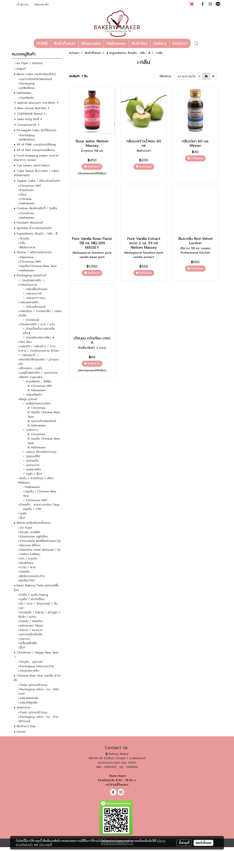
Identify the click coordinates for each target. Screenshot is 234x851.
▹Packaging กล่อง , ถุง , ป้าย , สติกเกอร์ (39, 719)
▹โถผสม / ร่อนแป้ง (30, 621)
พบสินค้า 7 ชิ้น (78, 76)
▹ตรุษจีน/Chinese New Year (37, 266)
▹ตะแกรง (24, 639)
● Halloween (22, 93)
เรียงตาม (167, 76)
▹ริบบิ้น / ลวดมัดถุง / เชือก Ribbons (36, 480)
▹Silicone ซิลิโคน (29, 545)
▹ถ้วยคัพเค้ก (26, 98)
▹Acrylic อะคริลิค (29, 532)
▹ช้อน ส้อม (25, 342)
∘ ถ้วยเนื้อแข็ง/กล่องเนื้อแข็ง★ (39, 331)
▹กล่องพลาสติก (28, 302)
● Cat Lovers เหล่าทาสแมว (31, 165)
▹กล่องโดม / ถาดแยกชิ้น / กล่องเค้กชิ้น (40, 313)
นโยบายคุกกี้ (45, 844)
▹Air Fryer (25, 528)
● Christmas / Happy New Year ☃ (36, 654)
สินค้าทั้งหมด (65, 43)
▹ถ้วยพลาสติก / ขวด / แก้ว (36, 324)
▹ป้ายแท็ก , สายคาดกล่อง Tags (39, 504)
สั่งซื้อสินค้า (93, 167)
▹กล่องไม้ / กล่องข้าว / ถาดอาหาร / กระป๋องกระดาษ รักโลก (38, 348)
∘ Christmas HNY (35, 500)
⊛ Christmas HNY (39, 386)
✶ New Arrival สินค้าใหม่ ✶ (32, 108)
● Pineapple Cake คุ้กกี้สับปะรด (35, 130)
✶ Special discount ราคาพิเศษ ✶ (36, 103)
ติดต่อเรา (180, 43)
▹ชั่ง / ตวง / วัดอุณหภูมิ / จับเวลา (37, 605)
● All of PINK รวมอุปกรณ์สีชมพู (35, 144)
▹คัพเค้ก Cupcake (30, 377)
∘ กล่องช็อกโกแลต (35, 289)
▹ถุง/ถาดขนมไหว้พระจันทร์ (35, 79)
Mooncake (91, 43)
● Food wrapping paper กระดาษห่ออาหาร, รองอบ (36, 157)
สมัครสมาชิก (41, 4)
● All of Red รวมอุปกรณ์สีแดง (34, 150)
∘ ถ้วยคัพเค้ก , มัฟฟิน (37, 381)
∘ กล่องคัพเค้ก (32, 395)
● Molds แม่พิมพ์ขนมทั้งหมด (32, 523)
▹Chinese (24, 199)
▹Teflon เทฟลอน (29, 554)
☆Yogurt (20, 69)
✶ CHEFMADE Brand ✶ (30, 114)
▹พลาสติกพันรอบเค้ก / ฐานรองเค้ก (38, 361)
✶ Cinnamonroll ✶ (27, 125)
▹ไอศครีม (24, 572)
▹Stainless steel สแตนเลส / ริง (39, 550)
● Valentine (22, 707)
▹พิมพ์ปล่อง (25, 563)
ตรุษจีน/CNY (26, 580)
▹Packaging (26, 83)
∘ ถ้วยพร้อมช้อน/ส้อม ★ (39, 337)
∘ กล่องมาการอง (34, 298)
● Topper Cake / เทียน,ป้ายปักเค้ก (37, 181)
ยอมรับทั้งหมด (203, 842)
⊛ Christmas (36, 408)
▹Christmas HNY (29, 186)
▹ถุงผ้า (22, 513)
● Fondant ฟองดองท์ (28, 222)
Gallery (160, 43)
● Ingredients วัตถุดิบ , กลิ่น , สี (35, 233)
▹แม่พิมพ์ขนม (26, 88)
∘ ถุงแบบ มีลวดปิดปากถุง (39, 452)
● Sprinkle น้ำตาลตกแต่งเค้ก (33, 228)
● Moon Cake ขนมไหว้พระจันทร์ (35, 74)
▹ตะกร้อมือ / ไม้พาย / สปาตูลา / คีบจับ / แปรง (39, 614)
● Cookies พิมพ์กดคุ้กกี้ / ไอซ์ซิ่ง (35, 208)
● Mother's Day (24, 726)
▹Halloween (26, 203)
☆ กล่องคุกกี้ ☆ (28, 355)
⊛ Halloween (36, 390)
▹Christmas (26, 213)
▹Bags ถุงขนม (27, 399)
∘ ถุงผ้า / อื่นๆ (32, 474)
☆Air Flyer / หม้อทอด (28, 63)
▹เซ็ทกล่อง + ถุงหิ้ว (30, 368)
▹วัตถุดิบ (23, 238)
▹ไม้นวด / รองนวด (30, 630)
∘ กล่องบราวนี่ (32, 293)
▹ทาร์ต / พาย (27, 567)
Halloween (116, 43)
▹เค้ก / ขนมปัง (27, 558)
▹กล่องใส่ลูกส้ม (27, 702)
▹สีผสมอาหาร (26, 247)
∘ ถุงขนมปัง (31, 460)
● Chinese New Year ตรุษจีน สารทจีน (37, 677)
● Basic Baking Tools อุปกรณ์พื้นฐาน (36, 587)
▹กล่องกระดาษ (27, 285)
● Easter (20, 732)
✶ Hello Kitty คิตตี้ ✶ (28, 119)
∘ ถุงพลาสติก (32, 469)
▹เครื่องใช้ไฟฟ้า (27, 643)
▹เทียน (22, 194)
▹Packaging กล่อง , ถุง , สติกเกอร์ (38, 691)
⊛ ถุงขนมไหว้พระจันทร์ (41, 421)
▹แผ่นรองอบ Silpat (30, 625)
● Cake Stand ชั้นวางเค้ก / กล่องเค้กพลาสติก (36, 173)
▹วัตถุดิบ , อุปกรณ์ (30, 662)
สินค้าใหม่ (139, 43)
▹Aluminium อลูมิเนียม (33, 536)
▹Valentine (25, 257)
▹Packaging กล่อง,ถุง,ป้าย (36, 666)
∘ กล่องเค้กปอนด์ (34, 307)
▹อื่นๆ (21, 518)
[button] (196, 43)
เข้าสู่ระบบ (22, 4)
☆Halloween (31, 487)
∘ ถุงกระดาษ (31, 465)
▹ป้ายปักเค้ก (26, 190)
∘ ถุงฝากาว (30, 430)
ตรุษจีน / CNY (32, 509)
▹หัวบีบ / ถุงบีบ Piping (33, 595)
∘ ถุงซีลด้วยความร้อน (37, 403)
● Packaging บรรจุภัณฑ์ (30, 275)
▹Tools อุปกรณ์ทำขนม (32, 685)
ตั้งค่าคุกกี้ (184, 842)
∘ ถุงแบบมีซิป (31, 456)
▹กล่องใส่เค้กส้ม (28, 698)
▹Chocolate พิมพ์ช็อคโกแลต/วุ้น (39, 541)
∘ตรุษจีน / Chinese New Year (39, 493)
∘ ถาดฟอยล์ (31, 320)
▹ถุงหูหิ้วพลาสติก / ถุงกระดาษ (38, 373)
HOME (42, 43)
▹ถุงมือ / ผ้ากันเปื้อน (31, 599)
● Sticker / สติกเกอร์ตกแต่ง (33, 252)
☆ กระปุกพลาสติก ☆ (31, 280)
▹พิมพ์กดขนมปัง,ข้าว (31, 576)
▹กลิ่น (21, 243)
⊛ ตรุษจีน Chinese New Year (43, 414)
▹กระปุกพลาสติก (28, 670)
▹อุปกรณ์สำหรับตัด (30, 634)
